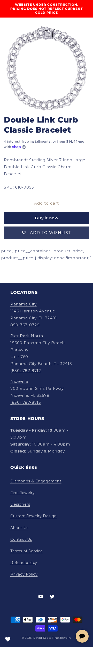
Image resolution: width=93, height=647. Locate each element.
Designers (20, 504)
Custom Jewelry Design (33, 516)
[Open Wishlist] (8, 639)
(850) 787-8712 (25, 370)
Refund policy (23, 562)
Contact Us (21, 539)
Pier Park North (26, 335)
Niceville (19, 381)
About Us (19, 527)
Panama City (23, 304)
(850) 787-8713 (25, 402)
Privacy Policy (23, 574)
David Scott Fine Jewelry (52, 638)
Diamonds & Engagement (35, 481)
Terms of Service (26, 551)
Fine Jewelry (22, 492)
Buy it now (46, 217)
